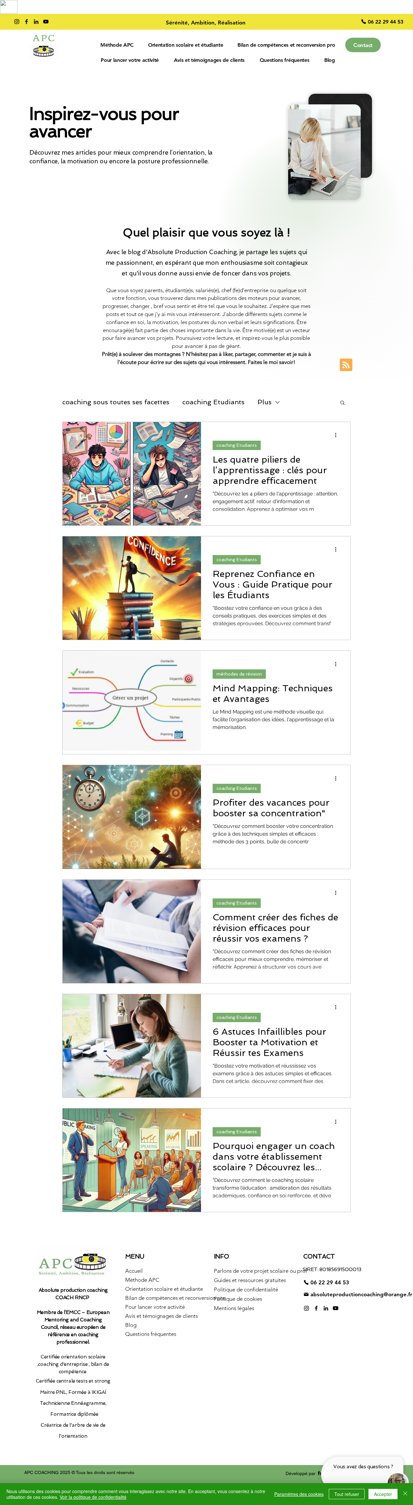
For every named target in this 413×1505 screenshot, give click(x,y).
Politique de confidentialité (246, 1289)
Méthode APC (142, 1280)
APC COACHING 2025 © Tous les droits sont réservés (79, 1472)
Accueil (134, 1271)
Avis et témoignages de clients (161, 1316)
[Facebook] (26, 21)
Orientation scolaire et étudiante (162, 1289)
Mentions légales (234, 1308)
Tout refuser (346, 1494)
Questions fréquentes (150, 1334)
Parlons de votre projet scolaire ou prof (251, 1271)
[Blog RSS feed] (346, 365)
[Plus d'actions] (338, 435)
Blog (130, 1325)
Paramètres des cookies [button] (299, 1494)
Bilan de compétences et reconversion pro (162, 1298)
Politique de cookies (238, 1299)
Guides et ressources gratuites (250, 1280)
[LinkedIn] (36, 21)
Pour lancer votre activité (155, 1307)
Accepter (383, 1494)
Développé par (301, 1473)
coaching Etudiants (213, 402)
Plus (264, 402)
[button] (342, 403)
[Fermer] (405, 1494)
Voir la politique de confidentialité (93, 1497)
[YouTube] (46, 21)
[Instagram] (17, 21)
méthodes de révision (239, 673)
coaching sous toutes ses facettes (115, 402)
